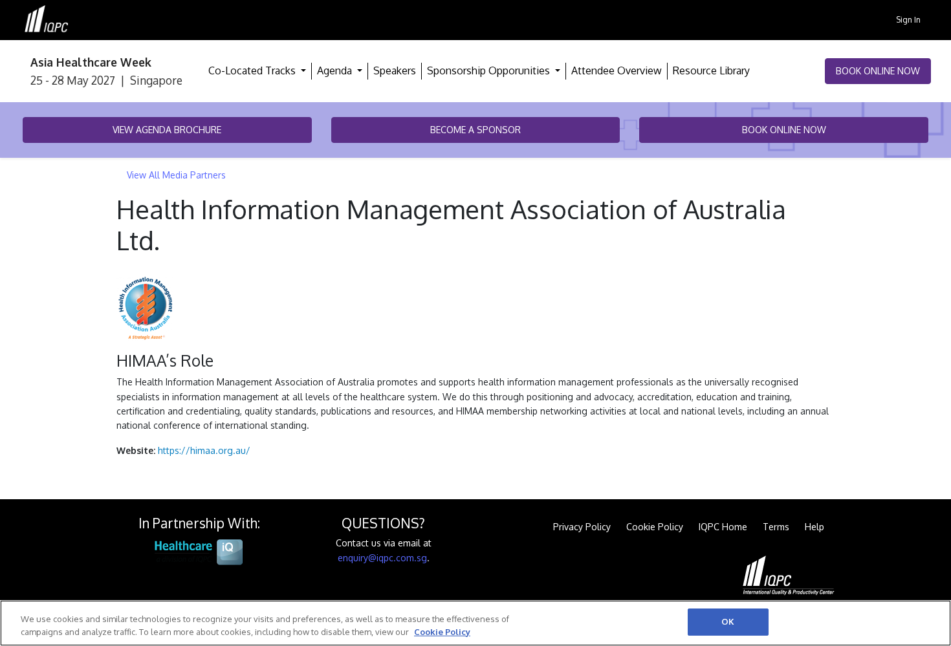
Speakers (394, 70)
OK (727, 621)
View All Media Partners (176, 174)
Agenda (336, 70)
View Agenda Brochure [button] (167, 129)
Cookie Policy (654, 526)
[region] (475, 623)
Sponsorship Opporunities (489, 70)
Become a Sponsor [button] (475, 129)
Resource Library (711, 70)
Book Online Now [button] (878, 70)
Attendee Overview (616, 70)
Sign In (908, 19)
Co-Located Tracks (253, 70)
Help (814, 526)
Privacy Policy (582, 526)
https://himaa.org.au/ (204, 450)
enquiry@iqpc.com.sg (382, 557)
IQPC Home (723, 526)
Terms (776, 526)
